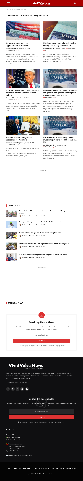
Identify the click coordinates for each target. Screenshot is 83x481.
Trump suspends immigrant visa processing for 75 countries (19, 138)
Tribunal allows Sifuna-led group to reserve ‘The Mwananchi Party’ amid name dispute (46, 212)
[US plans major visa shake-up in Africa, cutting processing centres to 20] (60, 30)
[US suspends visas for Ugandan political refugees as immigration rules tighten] (60, 78)
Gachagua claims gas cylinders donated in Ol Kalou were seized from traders (46, 222)
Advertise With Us (42, 469)
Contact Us (27, 469)
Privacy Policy (54, 346)
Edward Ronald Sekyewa (15, 143)
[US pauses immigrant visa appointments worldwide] (23, 30)
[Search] (75, 3)
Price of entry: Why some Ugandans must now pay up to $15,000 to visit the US (60, 139)
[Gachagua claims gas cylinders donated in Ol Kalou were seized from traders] (11, 224)
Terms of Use (71, 469)
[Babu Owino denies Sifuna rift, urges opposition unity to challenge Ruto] (11, 246)
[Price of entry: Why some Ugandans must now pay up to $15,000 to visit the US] (60, 125)
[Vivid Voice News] (41, 3)
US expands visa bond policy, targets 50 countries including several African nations (22, 92)
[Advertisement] (41, 186)
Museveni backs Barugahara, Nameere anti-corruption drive (40, 233)
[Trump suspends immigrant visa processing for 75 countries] (23, 125)
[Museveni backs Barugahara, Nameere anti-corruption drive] (11, 235)
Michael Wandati (13, 48)
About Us (17, 469)
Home (8, 9)
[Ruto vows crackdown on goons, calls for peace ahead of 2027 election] (11, 257)
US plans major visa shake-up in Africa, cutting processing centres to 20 (59, 44)
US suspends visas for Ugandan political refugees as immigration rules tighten (60, 91)
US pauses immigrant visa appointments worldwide (17, 44)
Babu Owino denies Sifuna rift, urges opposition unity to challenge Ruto (44, 244)
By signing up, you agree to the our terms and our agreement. (42, 346)
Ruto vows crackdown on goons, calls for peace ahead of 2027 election (43, 255)
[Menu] (8, 3)
